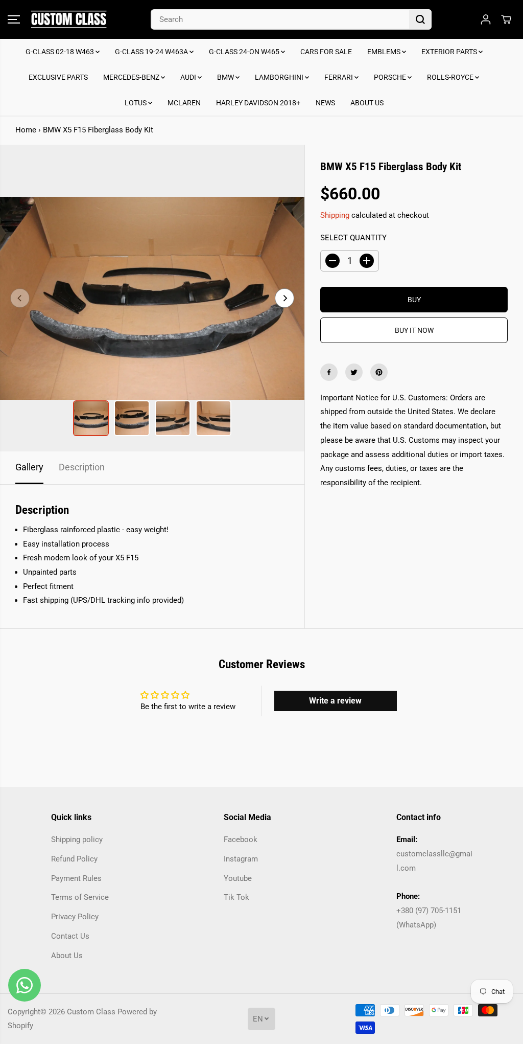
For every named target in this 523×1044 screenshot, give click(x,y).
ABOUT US (367, 103)
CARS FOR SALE (326, 52)
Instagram (241, 859)
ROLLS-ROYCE (451, 77)
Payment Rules (76, 878)
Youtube (238, 878)
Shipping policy (77, 839)
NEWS (325, 103)
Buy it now (414, 330)
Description (82, 467)
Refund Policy (74, 859)
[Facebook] (329, 372)
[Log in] (486, 19)
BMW (226, 77)
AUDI (189, 77)
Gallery (29, 467)
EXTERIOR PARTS (450, 52)
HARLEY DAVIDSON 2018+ (258, 103)
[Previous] (20, 298)
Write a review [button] (335, 701)
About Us (67, 955)
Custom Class (91, 1011)
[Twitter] (354, 372)
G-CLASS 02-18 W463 (61, 52)
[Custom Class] (69, 19)
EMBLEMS (384, 52)
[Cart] (506, 19)
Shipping (334, 215)
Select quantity (353, 237)
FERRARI (339, 77)
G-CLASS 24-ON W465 (245, 52)
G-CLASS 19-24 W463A (152, 52)
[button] (14, 19)
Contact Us (70, 936)
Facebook (240, 839)
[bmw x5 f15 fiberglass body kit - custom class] (152, 298)
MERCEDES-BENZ (132, 77)
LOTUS (136, 103)
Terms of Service (80, 897)
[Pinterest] (379, 372)
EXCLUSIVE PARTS (58, 77)
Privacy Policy (75, 916)
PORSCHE (391, 77)
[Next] (284, 298)
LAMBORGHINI (280, 77)
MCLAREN (184, 103)
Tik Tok (236, 897)
